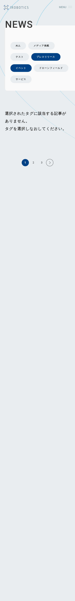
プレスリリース (46, 56)
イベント (21, 68)
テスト (20, 56)
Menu (62, 7)
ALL (18, 45)
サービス (21, 79)
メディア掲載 (41, 45)
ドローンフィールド (51, 68)
